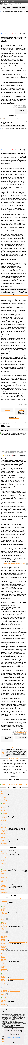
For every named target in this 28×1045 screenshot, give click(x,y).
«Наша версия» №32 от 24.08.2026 (21, 732)
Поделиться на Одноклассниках (5, 1)
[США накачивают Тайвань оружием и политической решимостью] (4, 888)
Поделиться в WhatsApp (8, 1)
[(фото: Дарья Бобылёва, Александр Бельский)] (14, 563)
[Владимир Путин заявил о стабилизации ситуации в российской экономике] (4, 818)
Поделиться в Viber (10, 1)
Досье (14, 747)
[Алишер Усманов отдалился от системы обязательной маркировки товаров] (4, 1002)
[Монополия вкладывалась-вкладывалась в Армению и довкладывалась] (4, 991)
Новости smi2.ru (4, 420)
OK (14, 1042)
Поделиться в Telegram (12, 1)
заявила (17, 68)
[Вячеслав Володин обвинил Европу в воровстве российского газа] (4, 840)
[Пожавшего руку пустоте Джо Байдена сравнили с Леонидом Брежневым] (4, 795)
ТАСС (19, 51)
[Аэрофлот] (4, 902)
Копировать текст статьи (14, 1)
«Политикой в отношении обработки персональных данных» (14, 1038)
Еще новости (14, 776)
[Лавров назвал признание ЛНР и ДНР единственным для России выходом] (4, 829)
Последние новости (14, 758)
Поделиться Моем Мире (3, 1)
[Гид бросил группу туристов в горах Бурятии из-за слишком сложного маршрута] (4, 979)
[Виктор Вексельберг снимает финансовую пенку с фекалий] (4, 807)
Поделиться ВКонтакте (1, 1)
